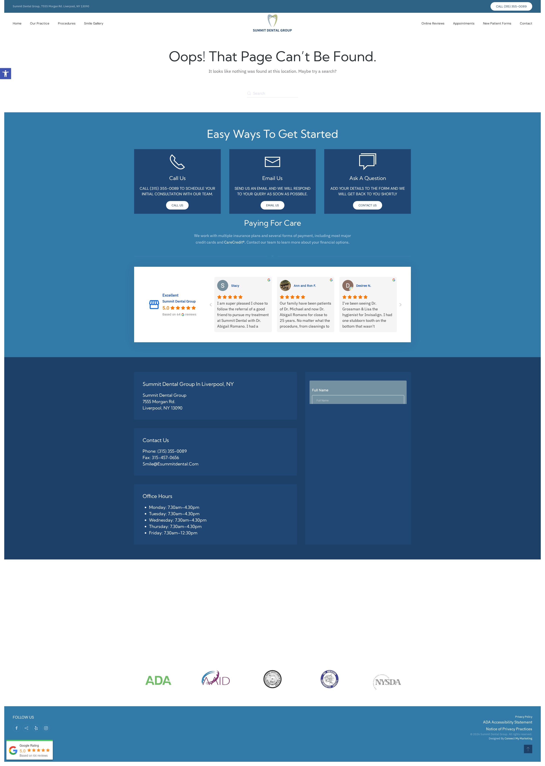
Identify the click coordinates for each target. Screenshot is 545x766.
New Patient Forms (497, 23)
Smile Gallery (93, 23)
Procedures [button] (67, 23)
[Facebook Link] (16, 728)
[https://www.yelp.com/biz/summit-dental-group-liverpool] (36, 728)
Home (17, 23)
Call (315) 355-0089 (511, 6)
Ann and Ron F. (305, 286)
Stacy (235, 286)
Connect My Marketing (518, 738)
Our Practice (39, 23)
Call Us (177, 205)
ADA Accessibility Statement (507, 722)
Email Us (272, 205)
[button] (5, 73)
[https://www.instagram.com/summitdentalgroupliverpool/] (46, 728)
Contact (526, 23)
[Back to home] (273, 23)
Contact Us (368, 205)
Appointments (464, 23)
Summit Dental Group (179, 301)
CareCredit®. (235, 242)
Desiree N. (363, 286)
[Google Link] (26, 728)
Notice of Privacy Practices (509, 728)
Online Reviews (433, 23)
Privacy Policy (523, 717)
